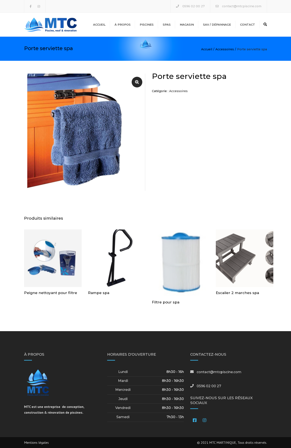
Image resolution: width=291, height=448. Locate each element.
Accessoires (224, 49)
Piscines (147, 24)
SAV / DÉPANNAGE (217, 24)
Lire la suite (53, 259)
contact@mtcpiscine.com (241, 6)
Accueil (99, 24)
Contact (247, 24)
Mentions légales (36, 442)
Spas (167, 24)
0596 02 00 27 (193, 6)
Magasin (187, 24)
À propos (123, 24)
